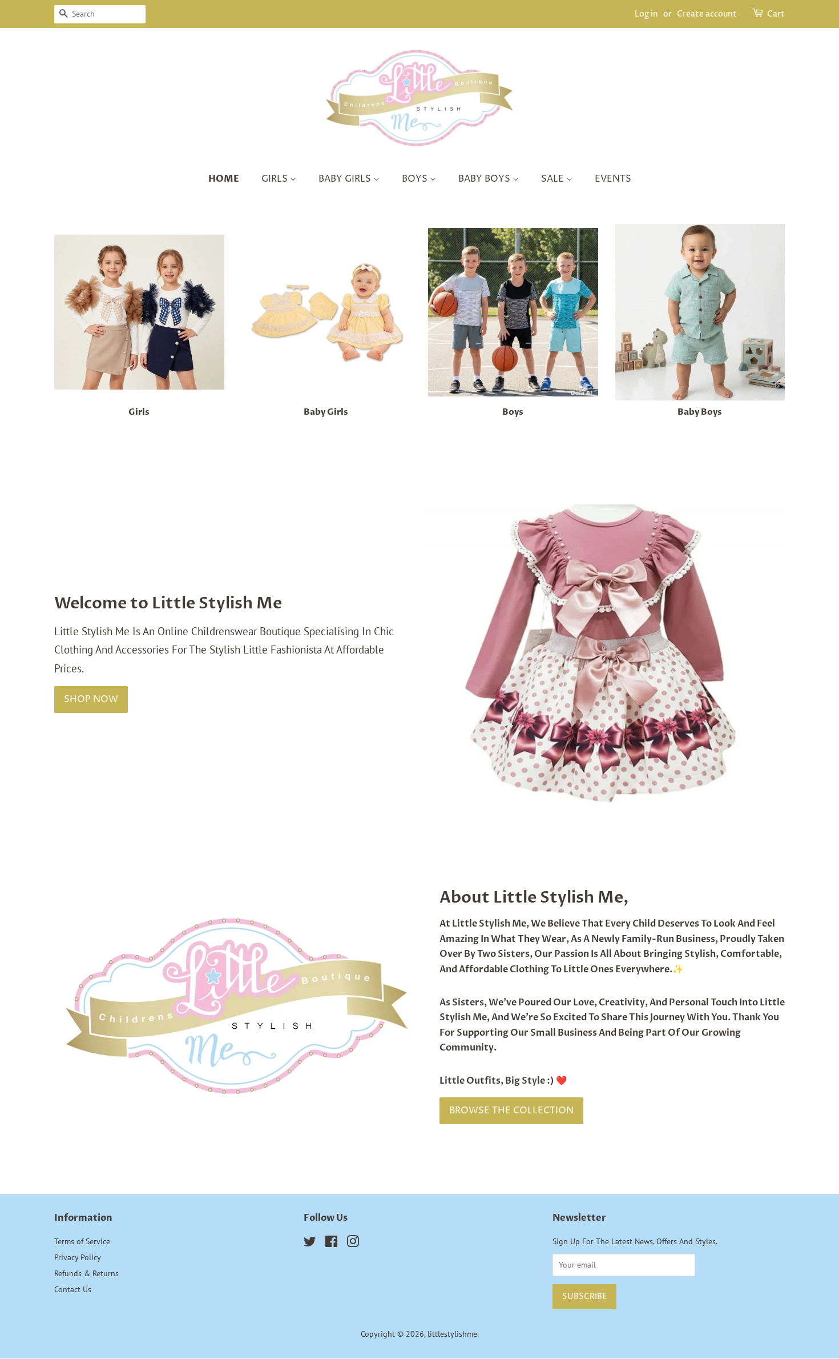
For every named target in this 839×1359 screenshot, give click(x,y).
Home (223, 179)
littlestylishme (452, 1333)
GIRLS (275, 179)
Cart (776, 14)
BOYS (416, 179)
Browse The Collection (511, 1110)
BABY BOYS (485, 179)
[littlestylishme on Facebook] (331, 1243)
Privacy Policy (77, 1257)
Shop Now (91, 699)
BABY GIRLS (345, 179)
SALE (553, 179)
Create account (707, 14)
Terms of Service (82, 1241)
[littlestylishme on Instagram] (352, 1243)
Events (613, 179)
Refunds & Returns (86, 1273)
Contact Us (72, 1289)
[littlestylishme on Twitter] (310, 1243)
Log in (646, 14)
